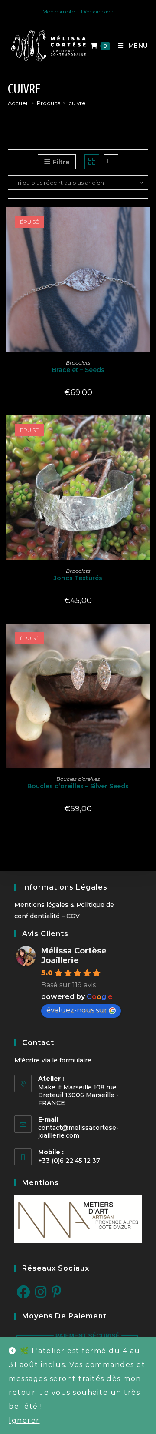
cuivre (77, 103)
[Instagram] (40, 1292)
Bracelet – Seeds (78, 370)
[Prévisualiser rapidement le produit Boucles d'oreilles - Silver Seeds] (145, 638)
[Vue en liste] (111, 161)
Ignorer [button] (24, 1420)
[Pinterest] (57, 1292)
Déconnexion (97, 11)
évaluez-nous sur (76, 1010)
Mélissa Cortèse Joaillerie (74, 955)
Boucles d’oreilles (78, 779)
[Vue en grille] (91, 161)
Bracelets (78, 362)
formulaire (75, 1060)
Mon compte (58, 11)
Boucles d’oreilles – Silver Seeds (78, 786)
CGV (73, 916)
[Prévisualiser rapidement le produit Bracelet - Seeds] (145, 222)
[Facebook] (23, 1292)
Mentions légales (41, 905)
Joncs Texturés (78, 578)
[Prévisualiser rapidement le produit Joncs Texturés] (145, 430)
